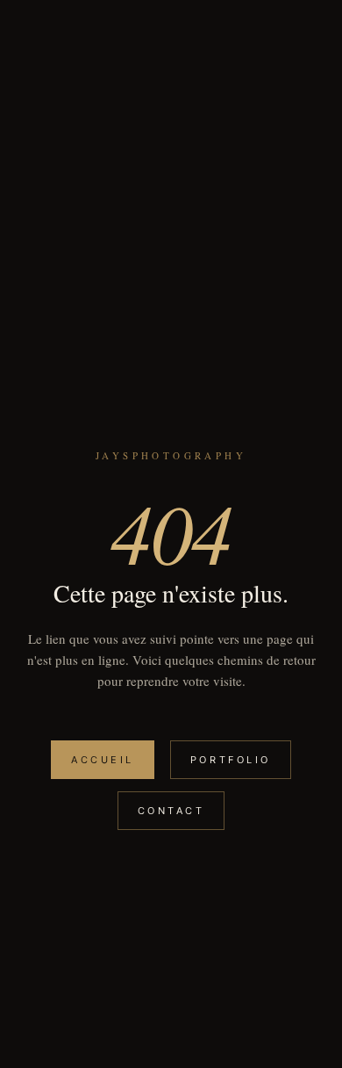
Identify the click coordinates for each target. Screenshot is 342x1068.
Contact (171, 811)
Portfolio (230, 760)
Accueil (102, 760)
